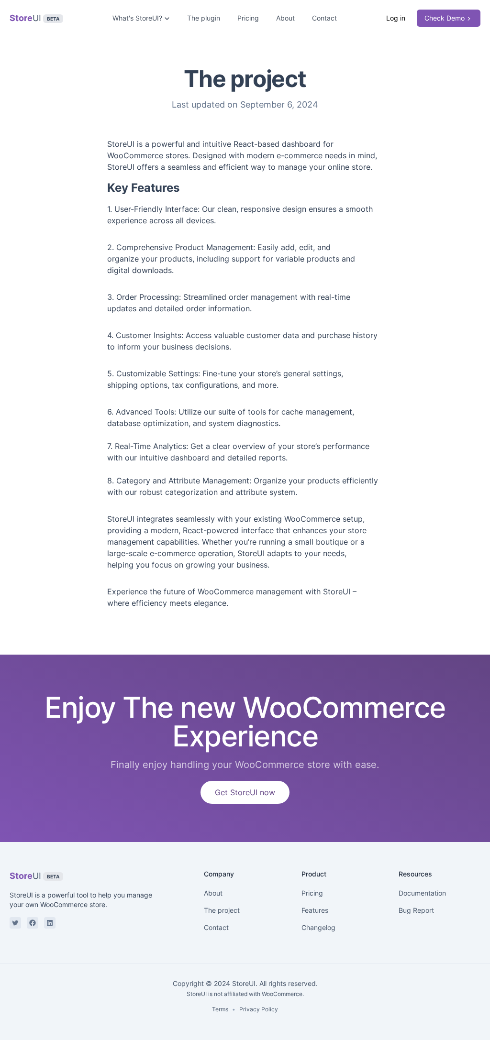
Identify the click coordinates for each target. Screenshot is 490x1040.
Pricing (248, 18)
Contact (324, 18)
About (285, 18)
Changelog (318, 927)
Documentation (422, 893)
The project (222, 910)
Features (314, 910)
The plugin (203, 18)
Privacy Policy (258, 1009)
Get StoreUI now (245, 792)
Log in (395, 18)
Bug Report (416, 910)
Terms (220, 1009)
